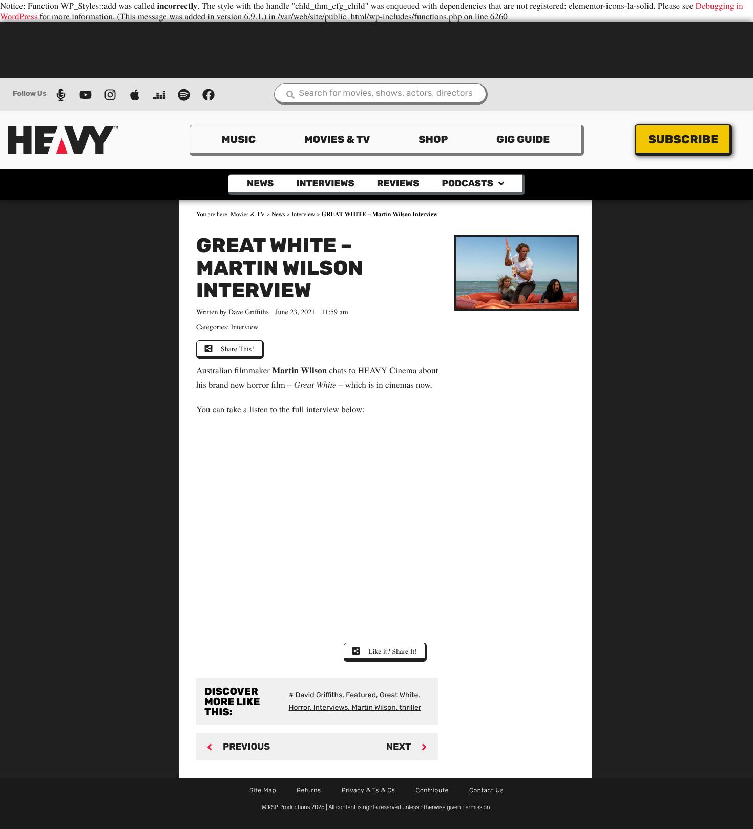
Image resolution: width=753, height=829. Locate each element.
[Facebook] (208, 94)
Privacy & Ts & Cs (368, 790)
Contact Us (486, 790)
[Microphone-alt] (61, 94)
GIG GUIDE (523, 139)
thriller (410, 707)
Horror (299, 707)
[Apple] (134, 94)
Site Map (262, 790)
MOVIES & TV (337, 139)
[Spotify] (184, 94)
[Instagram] (110, 94)
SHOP (433, 139)
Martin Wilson (373, 707)
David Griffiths (319, 695)
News (260, 183)
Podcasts (467, 183)
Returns (309, 790)
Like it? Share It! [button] (392, 651)
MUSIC (239, 139)
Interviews (325, 183)
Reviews (398, 183)
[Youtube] (85, 94)
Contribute (432, 790)
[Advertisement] (376, 49)
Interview (303, 214)
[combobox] (381, 94)
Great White (399, 695)
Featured (361, 695)
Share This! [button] (237, 348)
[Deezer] (159, 94)
